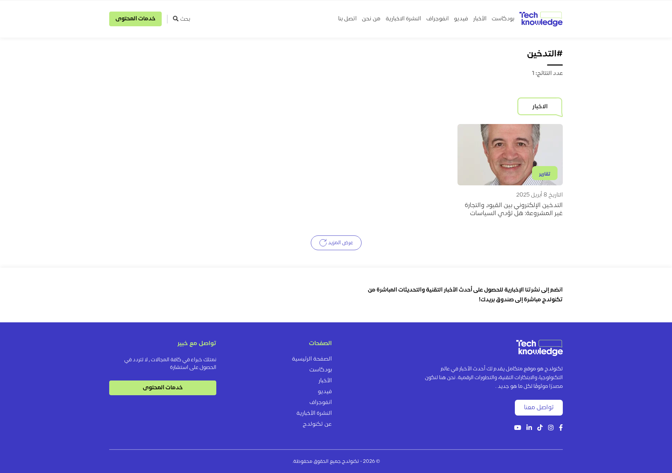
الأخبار (479, 19)
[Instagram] (551, 428)
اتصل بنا (347, 19)
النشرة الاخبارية (403, 19)
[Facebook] (561, 428)
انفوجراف (437, 19)
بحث (185, 19)
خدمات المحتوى (135, 19)
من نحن (371, 19)
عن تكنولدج (317, 424)
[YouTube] (517, 428)
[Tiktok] (540, 428)
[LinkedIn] (529, 428)
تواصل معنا (539, 407)
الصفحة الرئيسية (312, 359)
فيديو (461, 19)
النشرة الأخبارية (314, 413)
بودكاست (503, 19)
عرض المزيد (340, 243)
